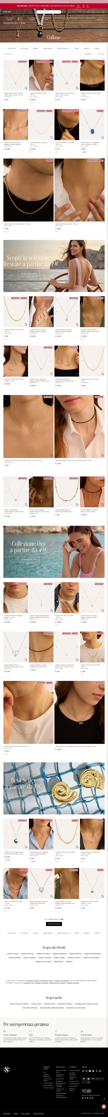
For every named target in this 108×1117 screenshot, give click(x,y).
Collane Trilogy (59, 957)
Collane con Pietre (43, 953)
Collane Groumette (60, 953)
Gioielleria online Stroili (10, 23)
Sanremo (69, 961)
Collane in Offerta (74, 957)
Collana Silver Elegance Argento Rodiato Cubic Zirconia (14, 511)
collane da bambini (62, 980)
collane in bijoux (73, 983)
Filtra (99, 54)
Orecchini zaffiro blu (30, 1008)
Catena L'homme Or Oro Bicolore (17, 224)
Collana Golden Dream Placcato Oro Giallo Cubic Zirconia (63, 511)
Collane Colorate (29, 957)
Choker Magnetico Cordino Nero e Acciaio (89, 510)
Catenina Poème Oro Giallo (38, 94)
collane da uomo (46, 980)
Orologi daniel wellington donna (52, 1008)
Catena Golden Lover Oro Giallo (91, 94)
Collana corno (36, 1004)
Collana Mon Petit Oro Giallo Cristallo (90, 902)
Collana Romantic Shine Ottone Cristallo (14, 380)
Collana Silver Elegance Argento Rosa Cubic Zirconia (64, 380)
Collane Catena (12, 953)
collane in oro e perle (57, 983)
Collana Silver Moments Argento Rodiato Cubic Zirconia (14, 666)
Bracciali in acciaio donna (76, 1008)
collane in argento (41, 983)
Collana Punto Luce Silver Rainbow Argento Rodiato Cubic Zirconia (65, 902)
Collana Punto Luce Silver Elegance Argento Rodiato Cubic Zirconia (12, 143)
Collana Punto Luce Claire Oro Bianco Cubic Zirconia (23, 460)
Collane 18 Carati (27, 953)
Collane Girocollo (44, 957)
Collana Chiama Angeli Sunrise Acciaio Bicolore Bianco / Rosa (14, 853)
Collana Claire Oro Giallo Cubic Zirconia (90, 853)
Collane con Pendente (91, 957)
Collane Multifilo (14, 957)
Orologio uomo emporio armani (86, 1004)
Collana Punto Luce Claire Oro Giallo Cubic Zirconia (13, 94)
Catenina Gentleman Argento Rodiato (13, 616)
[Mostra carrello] (103, 12)
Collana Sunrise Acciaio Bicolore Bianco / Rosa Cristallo (75, 746)
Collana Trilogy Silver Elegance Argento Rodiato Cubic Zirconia (40, 616)
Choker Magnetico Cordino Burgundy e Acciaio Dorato (38, 666)
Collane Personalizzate (92, 953)
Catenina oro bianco (65, 1004)
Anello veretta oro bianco (19, 1004)
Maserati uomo (49, 1004)
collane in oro (29, 983)
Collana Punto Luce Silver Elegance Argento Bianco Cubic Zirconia (40, 380)
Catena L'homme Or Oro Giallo (64, 143)
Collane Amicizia (75, 953)
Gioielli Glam (58, 961)
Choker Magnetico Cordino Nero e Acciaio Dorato (73, 460)
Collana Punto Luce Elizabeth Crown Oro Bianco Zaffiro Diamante (90, 143)
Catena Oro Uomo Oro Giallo (90, 380)
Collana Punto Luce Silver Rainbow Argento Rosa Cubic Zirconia (90, 330)
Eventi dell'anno (74, 1083)
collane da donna (32, 980)
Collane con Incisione (43, 961)
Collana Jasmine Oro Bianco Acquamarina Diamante (39, 902)
